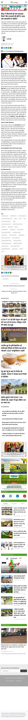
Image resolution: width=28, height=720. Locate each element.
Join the (13, 51)
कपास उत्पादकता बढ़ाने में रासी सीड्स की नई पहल (12, 418)
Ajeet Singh (4, 570)
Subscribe (24, 278)
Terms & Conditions (10, 679)
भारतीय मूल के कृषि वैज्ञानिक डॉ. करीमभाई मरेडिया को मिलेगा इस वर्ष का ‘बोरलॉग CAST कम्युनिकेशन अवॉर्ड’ (13, 347)
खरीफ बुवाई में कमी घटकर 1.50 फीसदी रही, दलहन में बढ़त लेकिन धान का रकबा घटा (13, 399)
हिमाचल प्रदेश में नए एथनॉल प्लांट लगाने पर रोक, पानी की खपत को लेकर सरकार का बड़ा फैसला (20, 588)
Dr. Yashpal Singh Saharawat (19, 536)
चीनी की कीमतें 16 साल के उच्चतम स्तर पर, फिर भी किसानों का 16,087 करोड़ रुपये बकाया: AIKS (19, 521)
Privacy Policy (18, 679)
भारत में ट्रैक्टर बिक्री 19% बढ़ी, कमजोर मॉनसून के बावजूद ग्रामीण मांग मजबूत (13, 645)
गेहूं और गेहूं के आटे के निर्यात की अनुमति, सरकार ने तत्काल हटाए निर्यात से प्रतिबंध (14, 373)
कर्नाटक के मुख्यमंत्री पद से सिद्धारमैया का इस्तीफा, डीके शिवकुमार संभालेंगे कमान (19, 543)
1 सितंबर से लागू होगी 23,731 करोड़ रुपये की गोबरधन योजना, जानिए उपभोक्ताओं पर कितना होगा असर (20, 612)
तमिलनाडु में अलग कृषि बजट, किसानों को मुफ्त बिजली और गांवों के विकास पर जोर (14, 291)
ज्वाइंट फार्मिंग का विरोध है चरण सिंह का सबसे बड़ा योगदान (14, 285)
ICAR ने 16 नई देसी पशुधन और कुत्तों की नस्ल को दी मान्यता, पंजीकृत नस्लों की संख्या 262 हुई (14, 322)
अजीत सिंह (9, 39)
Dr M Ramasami (17, 578)
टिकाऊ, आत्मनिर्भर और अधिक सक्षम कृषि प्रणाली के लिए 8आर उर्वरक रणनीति (20, 532)
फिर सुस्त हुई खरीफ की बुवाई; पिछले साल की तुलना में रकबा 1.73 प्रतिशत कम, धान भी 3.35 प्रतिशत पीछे (20, 599)
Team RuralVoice (17, 514)
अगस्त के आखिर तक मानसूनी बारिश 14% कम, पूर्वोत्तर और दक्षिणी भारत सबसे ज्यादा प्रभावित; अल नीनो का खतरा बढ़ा (13, 413)
